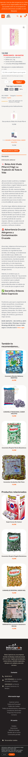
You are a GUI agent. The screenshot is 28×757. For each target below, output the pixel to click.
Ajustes (4, 754)
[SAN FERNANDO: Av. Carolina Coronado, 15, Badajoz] (12, 680)
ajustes (19, 751)
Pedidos (14, 726)
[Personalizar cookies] (9, 740)
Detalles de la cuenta (14, 732)
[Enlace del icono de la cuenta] (21, 16)
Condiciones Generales (14, 710)
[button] (18, 16)
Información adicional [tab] (8, 160)
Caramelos (19, 95)
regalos (9, 97)
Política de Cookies (14, 706)
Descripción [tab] (5, 156)
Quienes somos (14, 702)
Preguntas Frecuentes (14, 712)
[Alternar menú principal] (3, 16)
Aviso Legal (20, 327)
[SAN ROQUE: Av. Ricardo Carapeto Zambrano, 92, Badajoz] (12, 686)
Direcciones (14, 728)
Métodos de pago (14, 730)
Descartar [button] (14, 11)
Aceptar (11, 754)
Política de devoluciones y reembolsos (14, 708)
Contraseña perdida (14, 734)
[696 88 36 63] (7, 676)
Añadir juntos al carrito (10, 150)
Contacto (14, 715)
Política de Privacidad (14, 704)
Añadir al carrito (19, 82)
